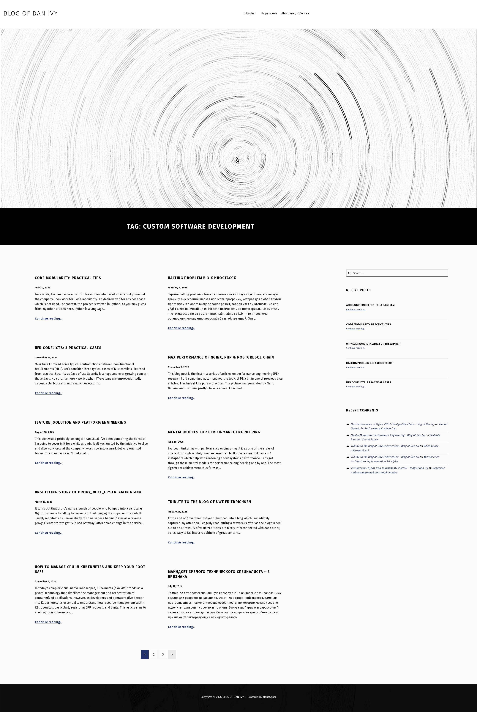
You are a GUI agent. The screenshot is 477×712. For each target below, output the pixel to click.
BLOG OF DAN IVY (233, 697)
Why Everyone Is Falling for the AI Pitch (373, 343)
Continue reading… (48, 318)
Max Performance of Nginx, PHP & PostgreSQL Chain (221, 357)
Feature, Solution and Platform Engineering (80, 422)
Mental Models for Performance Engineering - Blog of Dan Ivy (388, 435)
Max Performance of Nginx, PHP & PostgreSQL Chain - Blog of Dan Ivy (393, 424)
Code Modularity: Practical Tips (68, 278)
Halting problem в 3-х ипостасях (202, 278)
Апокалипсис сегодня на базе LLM (370, 305)
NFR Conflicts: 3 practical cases (68, 348)
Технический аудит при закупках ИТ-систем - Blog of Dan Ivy (389, 468)
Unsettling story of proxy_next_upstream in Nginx (88, 492)
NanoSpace (270, 697)
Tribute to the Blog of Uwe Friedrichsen (209, 502)
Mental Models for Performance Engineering (214, 432)
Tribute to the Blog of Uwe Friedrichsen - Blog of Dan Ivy (385, 446)
